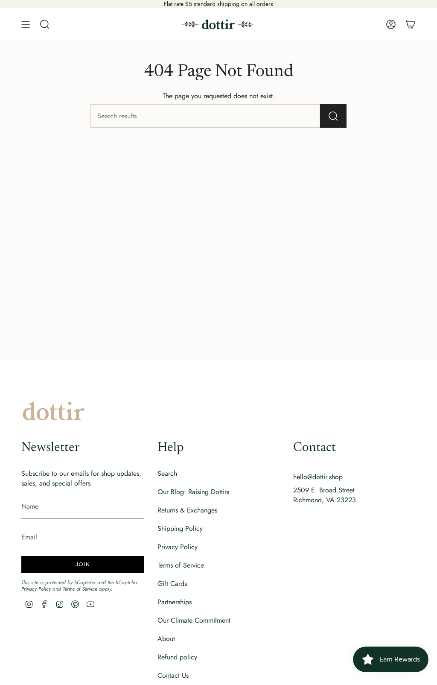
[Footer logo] (53, 411)
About (166, 639)
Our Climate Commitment (193, 620)
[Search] (333, 116)
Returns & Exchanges (187, 510)
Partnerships (174, 602)
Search (167, 473)
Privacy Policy (36, 589)
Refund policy (177, 657)
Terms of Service (80, 589)
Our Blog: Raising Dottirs (193, 492)
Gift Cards (172, 583)
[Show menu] (25, 24)
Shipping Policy (180, 528)
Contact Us (173, 675)
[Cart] (410, 24)
